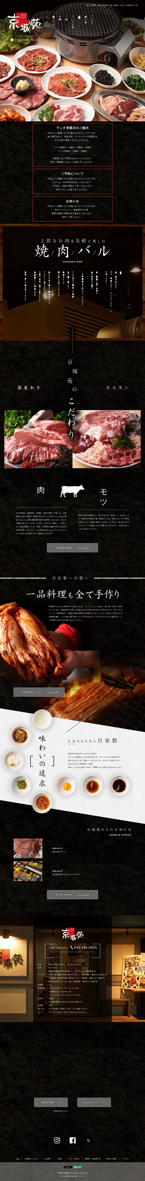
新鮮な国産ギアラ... (59, 852)
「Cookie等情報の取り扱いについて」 (72, 1176)
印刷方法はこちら (61, 1111)
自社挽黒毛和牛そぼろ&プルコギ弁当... (66, 874)
